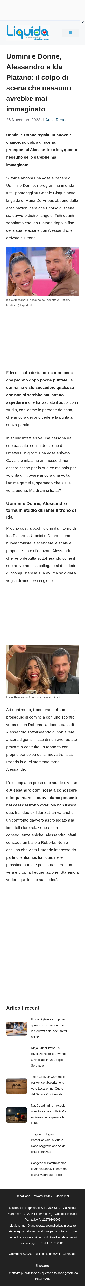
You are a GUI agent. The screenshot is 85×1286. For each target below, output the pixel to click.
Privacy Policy (42, 1196)
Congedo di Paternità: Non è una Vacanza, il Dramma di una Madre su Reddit (49, 1168)
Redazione (23, 1196)
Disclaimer (62, 1196)
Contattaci (69, 1253)
